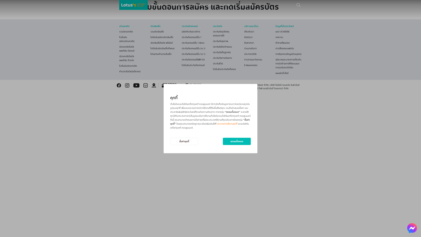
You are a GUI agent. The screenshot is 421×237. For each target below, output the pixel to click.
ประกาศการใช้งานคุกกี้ (227, 124)
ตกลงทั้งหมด (236, 141)
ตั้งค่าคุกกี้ (184, 141)
